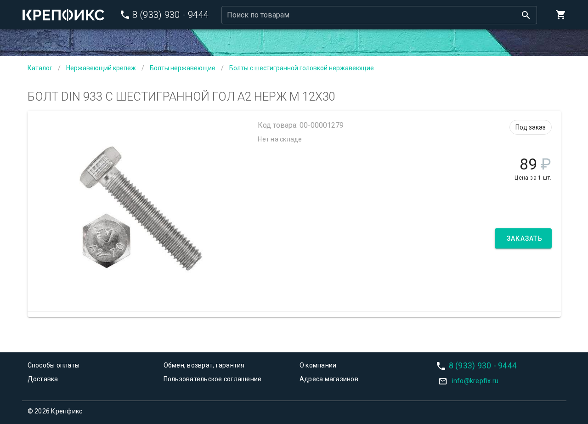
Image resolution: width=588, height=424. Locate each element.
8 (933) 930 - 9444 (483, 365)
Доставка (43, 379)
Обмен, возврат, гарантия (204, 365)
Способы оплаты (54, 365)
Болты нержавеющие (182, 68)
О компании (318, 365)
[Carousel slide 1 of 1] (140, 288)
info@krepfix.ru (475, 380)
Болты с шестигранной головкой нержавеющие (301, 68)
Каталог (40, 68)
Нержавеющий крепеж (101, 68)
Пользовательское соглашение (213, 379)
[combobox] (379, 15)
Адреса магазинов (329, 379)
